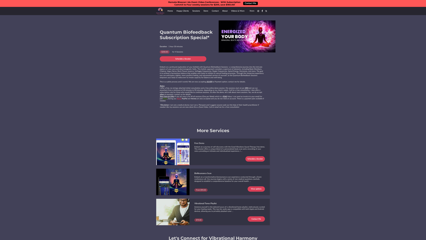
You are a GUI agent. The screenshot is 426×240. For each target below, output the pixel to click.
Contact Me (256, 219)
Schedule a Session (183, 59)
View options (256, 189)
